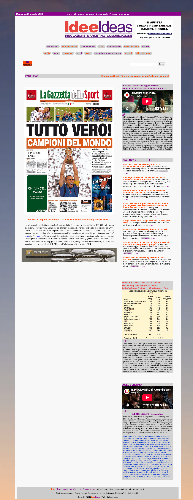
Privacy (113, 14)
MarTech (129, 53)
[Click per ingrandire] (69, 151)
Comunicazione (88, 46)
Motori (56, 53)
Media (47, 53)
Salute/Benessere (69, 46)
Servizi (88, 53)
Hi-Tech (145, 46)
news (27, 236)
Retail (79, 53)
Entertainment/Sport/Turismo (107, 53)
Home (69, 14)
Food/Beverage (114, 46)
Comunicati (102, 14)
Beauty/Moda (53, 46)
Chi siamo (79, 14)
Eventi (101, 46)
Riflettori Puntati (143, 53)
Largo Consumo (131, 46)
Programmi (68, 53)
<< (151, 160)
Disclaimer (124, 14)
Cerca (161, 64)
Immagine (163, 171)
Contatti (90, 14)
